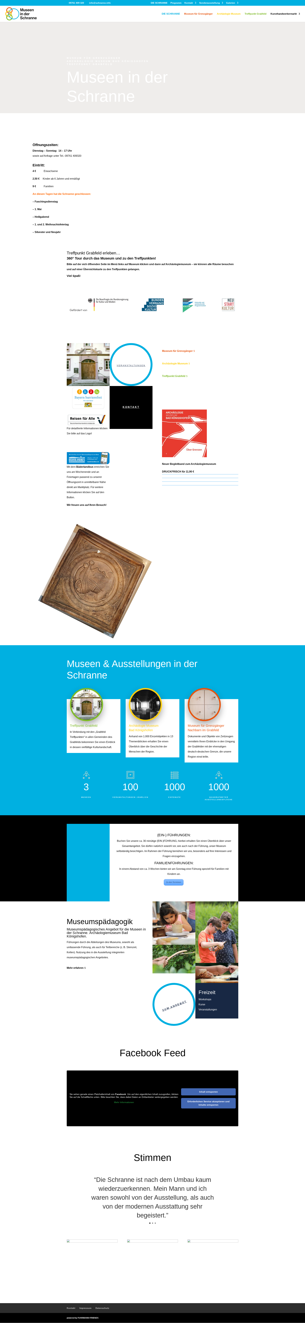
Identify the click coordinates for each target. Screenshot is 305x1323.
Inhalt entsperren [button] (208, 1092)
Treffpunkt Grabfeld (255, 14)
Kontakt (188, 3)
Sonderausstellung (209, 3)
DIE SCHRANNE (159, 3)
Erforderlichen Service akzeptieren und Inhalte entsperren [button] (208, 1103)
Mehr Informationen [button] (124, 1102)
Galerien (230, 3)
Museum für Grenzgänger (198, 14)
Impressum (85, 1308)
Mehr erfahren (75, 968)
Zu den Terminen (173, 882)
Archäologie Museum (229, 14)
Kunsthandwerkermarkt (284, 14)
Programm (175, 3)
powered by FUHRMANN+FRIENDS (82, 1318)
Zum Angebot (174, 1006)
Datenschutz (102, 1308)
